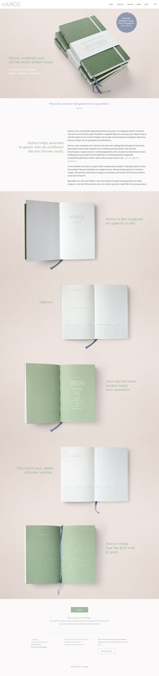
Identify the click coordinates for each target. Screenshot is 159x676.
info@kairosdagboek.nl (39, 642)
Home (111, 4)
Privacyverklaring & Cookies (74, 644)
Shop (146, 4)
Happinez (128, 158)
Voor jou (120, 4)
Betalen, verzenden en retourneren (76, 639)
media (139, 4)
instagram (34, 639)
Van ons (130, 4)
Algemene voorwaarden (72, 642)
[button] (155, 4)
